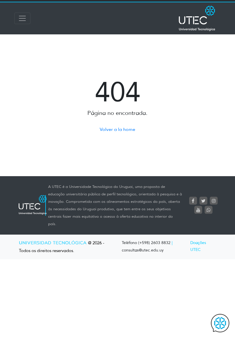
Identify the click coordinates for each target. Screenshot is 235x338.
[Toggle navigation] (22, 18)
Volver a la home (117, 129)
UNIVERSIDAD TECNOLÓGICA (53, 243)
